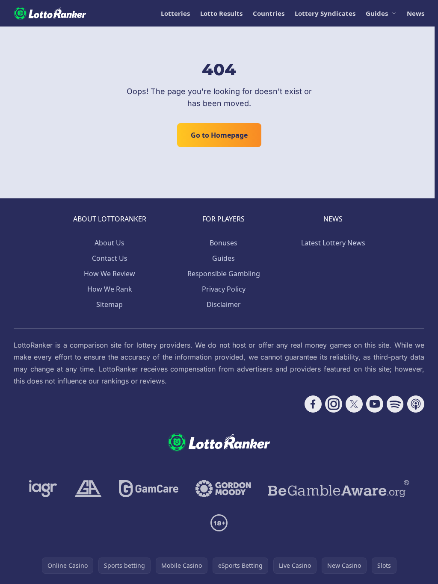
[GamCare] (148, 488)
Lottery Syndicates (325, 13)
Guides (377, 13)
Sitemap (109, 304)
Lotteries (175, 13)
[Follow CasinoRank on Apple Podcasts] (415, 404)
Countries (268, 13)
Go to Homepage (219, 135)
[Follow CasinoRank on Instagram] (333, 404)
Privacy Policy (224, 289)
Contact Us (109, 258)
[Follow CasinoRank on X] (354, 404)
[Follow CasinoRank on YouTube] (374, 404)
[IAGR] (43, 488)
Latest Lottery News (333, 243)
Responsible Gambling (223, 273)
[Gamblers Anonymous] (88, 488)
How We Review (109, 273)
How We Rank (109, 289)
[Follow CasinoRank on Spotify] (395, 404)
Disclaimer (224, 304)
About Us (109, 243)
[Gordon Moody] (223, 488)
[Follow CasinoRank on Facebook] (313, 404)
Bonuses (223, 243)
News (415, 13)
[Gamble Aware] (338, 488)
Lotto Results (221, 13)
